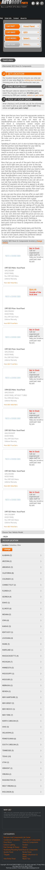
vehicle (30, 95)
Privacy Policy (41, 864)
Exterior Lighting (9, 845)
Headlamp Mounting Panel (13, 850)
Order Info (8, 18)
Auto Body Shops (10, 859)
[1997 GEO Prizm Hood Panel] (13, 292)
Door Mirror (8, 842)
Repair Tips (26, 859)
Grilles (24, 847)
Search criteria (8, 60)
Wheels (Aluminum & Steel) (30, 856)
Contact (16, 18)
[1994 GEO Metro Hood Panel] (13, 373)
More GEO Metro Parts (10, 283)
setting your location (32, 80)
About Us (23, 18)
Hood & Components (30, 850)
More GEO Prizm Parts (10, 323)
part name (39, 95)
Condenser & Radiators (12, 840)
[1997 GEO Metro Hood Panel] (13, 251)
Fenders (25, 845)
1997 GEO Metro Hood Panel (15, 268)
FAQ (1, 18)
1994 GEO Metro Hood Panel (15, 390)
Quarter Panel (8, 852)
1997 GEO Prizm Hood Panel (15, 308)
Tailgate (7, 855)
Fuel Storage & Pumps (11, 847)
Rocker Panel (27, 852)
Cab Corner (26, 837)
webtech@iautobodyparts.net (30, 868)
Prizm (5, 537)
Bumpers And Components (13, 837)
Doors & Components (30, 842)
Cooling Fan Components (31, 840)
